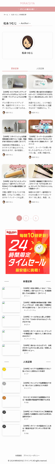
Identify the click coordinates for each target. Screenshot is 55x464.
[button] (3, 3)
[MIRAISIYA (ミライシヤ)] (27, 3)
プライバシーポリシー (31, 455)
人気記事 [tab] (40, 68)
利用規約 (18, 455)
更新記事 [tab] (15, 68)
